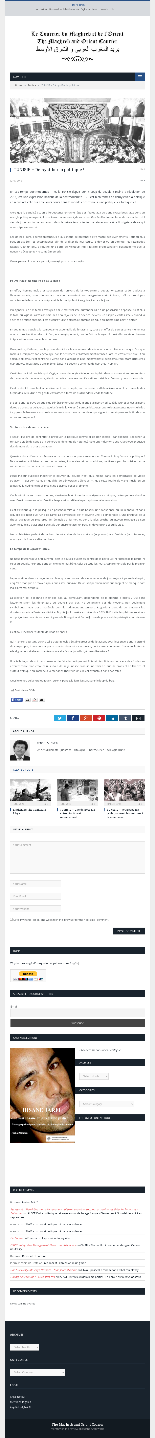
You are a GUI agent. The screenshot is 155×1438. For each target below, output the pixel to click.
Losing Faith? (30, 1202)
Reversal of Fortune (34, 1256)
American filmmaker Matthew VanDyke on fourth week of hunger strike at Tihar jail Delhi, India (77, 9)
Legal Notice (17, 1397)
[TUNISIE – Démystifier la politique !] (77, 131)
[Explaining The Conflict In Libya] (30, 792)
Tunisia (140, 180)
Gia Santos (16, 1238)
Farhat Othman (47, 742)
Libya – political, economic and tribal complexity (110, 1270)
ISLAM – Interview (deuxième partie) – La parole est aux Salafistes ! (100, 1277)
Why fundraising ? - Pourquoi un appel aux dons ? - (41, 963)
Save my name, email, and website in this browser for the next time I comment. (61, 919)
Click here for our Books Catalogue (99, 1050)
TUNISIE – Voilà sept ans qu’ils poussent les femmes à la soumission (125, 813)
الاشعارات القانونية (20, 1407)
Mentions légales (20, 1402)
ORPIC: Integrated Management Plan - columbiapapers (43, 1245)
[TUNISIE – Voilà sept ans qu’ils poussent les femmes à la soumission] (124, 792)
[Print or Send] (35, 700)
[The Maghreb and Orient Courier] (77, 45)
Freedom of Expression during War (48, 1238)
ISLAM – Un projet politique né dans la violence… (54, 1224)
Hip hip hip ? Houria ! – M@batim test (32, 1277)
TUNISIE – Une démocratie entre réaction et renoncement (77, 813)
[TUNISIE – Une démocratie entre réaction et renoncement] (77, 792)
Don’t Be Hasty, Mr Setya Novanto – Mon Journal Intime (43, 1270)
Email (13, 1006)
